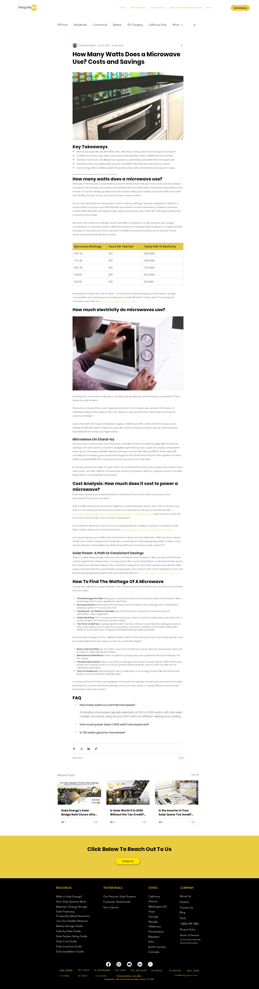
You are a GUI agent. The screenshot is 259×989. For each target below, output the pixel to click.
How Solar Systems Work (71, 901)
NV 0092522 (156, 970)
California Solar (158, 24)
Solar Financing (65, 911)
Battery (117, 24)
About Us (185, 896)
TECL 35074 (120, 970)
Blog (182, 912)
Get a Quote (110, 907)
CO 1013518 (100, 976)
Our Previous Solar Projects (119, 896)
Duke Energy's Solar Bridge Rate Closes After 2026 (78, 812)
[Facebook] (108, 964)
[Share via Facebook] (74, 748)
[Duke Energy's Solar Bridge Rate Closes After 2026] (79, 792)
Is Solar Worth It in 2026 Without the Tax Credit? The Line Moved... (127, 812)
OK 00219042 (175, 970)
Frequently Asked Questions (73, 916)
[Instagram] (118, 964)
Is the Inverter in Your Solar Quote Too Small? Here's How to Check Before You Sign (175, 812)
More (176, 24)
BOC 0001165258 (138, 970)
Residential (80, 24)
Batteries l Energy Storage (71, 906)
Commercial (100, 24)
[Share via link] (96, 748)
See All (194, 774)
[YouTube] (129, 964)
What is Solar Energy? (69, 896)
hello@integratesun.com (186, 975)
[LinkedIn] (139, 964)
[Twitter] (150, 964)
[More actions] (181, 45)
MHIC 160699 (193, 970)
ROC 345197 (83, 970)
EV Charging (135, 24)
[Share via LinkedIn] (88, 748)
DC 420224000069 (102, 970)
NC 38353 (82, 975)
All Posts (63, 24)
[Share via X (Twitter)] (81, 748)
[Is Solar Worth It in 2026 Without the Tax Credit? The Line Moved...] (128, 792)
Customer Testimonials (116, 901)
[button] (194, 25)
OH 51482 (64, 975)
